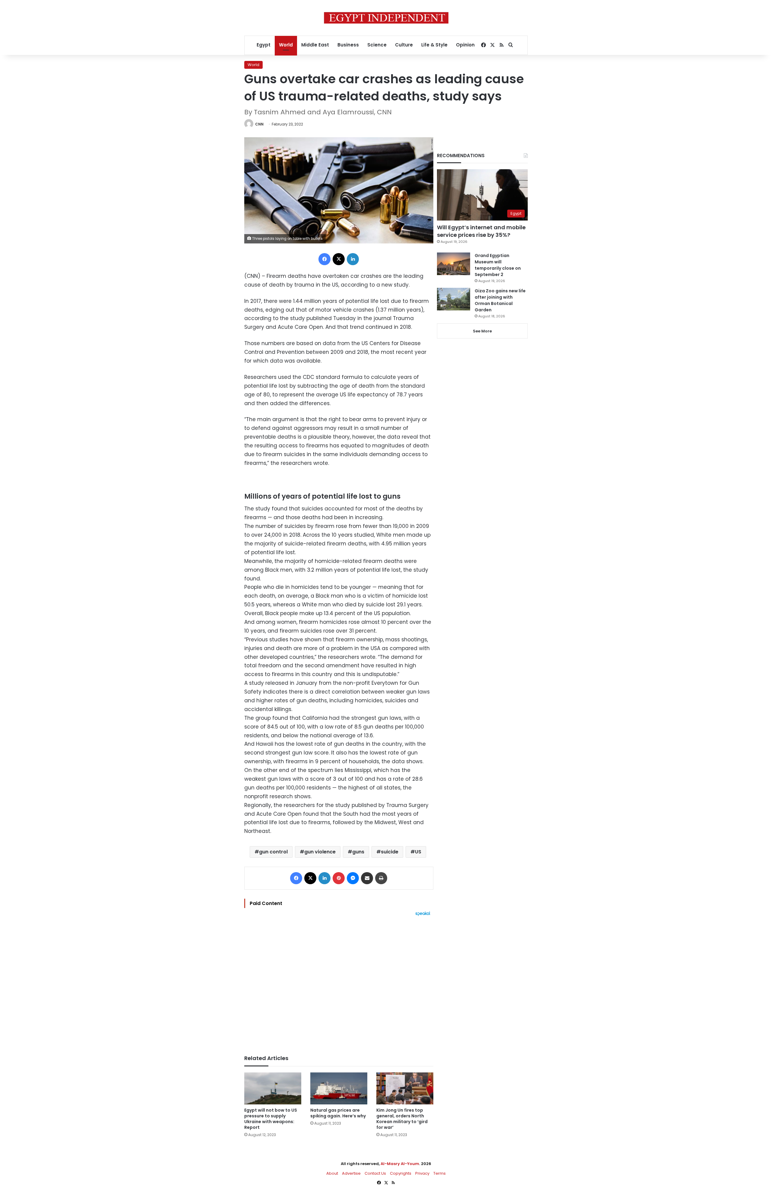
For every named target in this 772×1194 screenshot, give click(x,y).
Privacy (422, 1173)
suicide (389, 851)
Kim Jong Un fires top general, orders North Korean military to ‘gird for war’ (402, 1118)
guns (358, 851)
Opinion (465, 45)
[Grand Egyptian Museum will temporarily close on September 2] (453, 263)
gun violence (320, 851)
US (418, 851)
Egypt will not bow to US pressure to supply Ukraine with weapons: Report (270, 1118)
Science (377, 45)
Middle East (315, 45)
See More (482, 331)
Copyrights (400, 1173)
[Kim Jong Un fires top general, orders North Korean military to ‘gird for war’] (404, 1088)
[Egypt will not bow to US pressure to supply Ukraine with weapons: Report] (272, 1088)
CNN (259, 124)
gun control (273, 851)
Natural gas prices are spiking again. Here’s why (338, 1113)
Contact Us (375, 1173)
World (286, 45)
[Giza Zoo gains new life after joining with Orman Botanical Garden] (453, 299)
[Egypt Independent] (386, 18)
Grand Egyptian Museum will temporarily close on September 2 (498, 265)
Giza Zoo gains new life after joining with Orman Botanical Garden (500, 300)
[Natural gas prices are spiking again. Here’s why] (338, 1088)
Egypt (264, 45)
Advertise (351, 1173)
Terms (439, 1173)
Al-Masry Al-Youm (400, 1164)
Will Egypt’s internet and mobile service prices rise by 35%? (481, 231)
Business (348, 45)
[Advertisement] (338, 982)
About (332, 1173)
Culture (404, 45)
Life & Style (434, 45)
